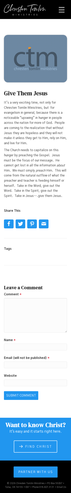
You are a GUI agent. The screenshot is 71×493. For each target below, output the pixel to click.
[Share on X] (20, 223)
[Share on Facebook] (9, 223)
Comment (12, 294)
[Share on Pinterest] (32, 223)
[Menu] (61, 9)
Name (10, 340)
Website (10, 375)
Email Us (61, 487)
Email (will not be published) (27, 357)
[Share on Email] (44, 223)
